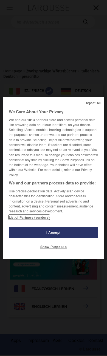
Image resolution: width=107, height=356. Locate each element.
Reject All (93, 102)
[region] (54, 178)
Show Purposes (53, 246)
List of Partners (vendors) (29, 217)
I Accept (53, 232)
